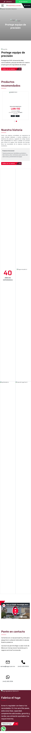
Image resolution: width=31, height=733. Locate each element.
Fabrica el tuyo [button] (7, 724)
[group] (11, 163)
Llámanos (9, 1)
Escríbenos (24, 1)
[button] (19, 69)
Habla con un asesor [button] (8, 69)
